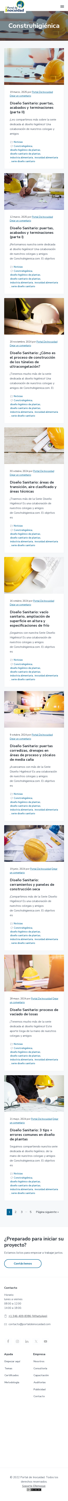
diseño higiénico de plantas (25, 150)
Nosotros (39, 1361)
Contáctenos (23, 1264)
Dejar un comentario (20, 96)
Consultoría (40, 1368)
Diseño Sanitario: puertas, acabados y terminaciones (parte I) (32, 232)
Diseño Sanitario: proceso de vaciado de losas (34, 1012)
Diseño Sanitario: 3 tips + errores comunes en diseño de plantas (32, 1134)
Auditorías (40, 1382)
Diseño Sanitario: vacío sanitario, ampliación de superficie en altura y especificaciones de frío (30, 619)
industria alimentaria (21, 157)
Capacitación (41, 1375)
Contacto (39, 1396)
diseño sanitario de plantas (25, 153)
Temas (8, 1368)
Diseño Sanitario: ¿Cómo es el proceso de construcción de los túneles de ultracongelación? (32, 360)
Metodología (12, 1382)
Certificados (12, 1375)
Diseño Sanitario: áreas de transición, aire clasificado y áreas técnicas (33, 487)
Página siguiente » (47, 1212)
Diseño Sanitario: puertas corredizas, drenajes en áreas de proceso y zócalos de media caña (32, 753)
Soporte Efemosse (34, 1486)
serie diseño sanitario (23, 161)
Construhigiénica (23, 146)
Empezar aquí (12, 1361)
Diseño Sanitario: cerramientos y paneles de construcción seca (32, 884)
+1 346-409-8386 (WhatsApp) (28, 1316)
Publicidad (40, 1389)
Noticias (18, 142)
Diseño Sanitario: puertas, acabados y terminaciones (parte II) (32, 108)
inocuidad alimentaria (46, 157)
